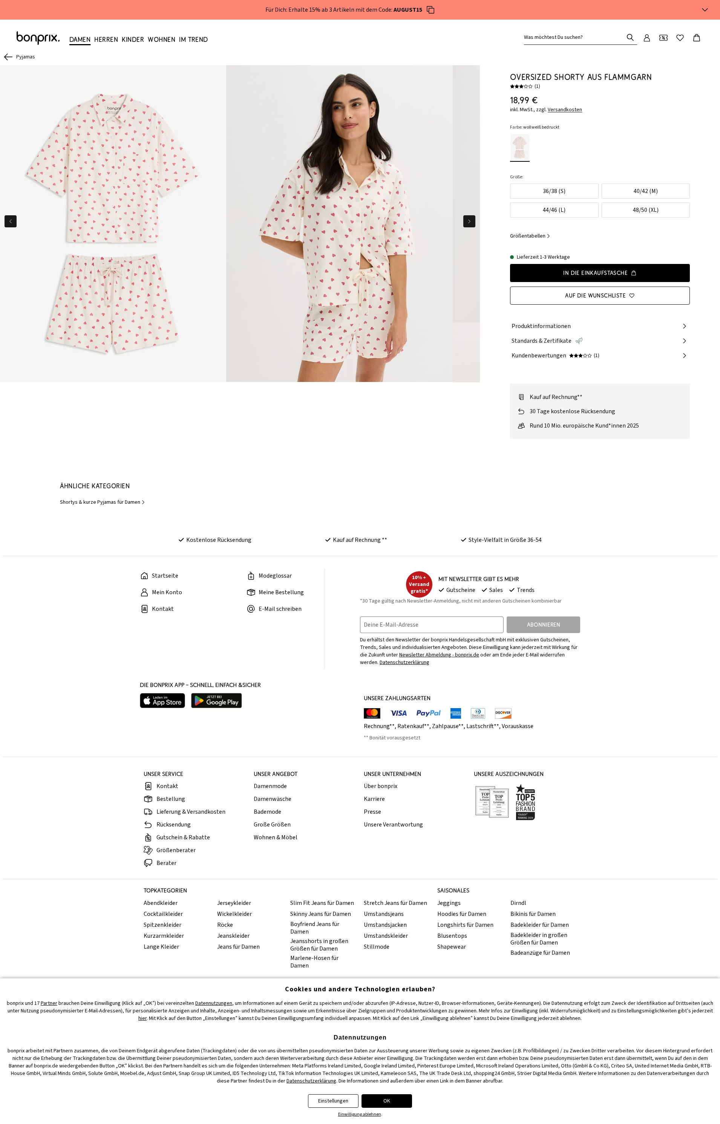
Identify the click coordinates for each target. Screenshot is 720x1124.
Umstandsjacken (385, 925)
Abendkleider (161, 903)
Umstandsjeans (384, 914)
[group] (113, 223)
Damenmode (270, 786)
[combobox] (575, 37)
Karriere (374, 799)
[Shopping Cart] (696, 37)
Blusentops (452, 936)
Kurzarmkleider (164, 936)
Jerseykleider (234, 903)
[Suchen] (630, 37)
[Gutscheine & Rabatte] (663, 37)
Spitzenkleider (162, 925)
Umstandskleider (386, 936)
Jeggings (449, 903)
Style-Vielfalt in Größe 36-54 (505, 540)
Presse (372, 812)
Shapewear (451, 947)
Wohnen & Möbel (275, 837)
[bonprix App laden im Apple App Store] (162, 700)
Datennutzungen (213, 1003)
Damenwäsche (272, 799)
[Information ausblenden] (705, 10)
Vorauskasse (517, 726)
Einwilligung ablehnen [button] (359, 1114)
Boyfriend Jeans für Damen (314, 927)
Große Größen (272, 824)
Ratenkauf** (413, 726)
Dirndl (518, 903)
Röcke (225, 925)
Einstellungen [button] (333, 1101)
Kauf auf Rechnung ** (360, 540)
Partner (49, 1003)
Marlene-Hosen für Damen (314, 961)
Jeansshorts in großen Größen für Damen (319, 944)
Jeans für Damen (238, 947)
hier (142, 1018)
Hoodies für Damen (461, 914)
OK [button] (386, 1101)
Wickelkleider (234, 914)
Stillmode (376, 947)
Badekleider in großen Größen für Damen (538, 938)
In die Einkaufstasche (595, 272)
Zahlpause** (448, 726)
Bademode (267, 812)
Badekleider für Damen (539, 925)
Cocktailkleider (163, 914)
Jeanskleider (233, 936)
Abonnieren (543, 624)
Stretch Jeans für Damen (395, 903)
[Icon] (430, 10)
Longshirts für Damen (465, 925)
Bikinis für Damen (533, 914)
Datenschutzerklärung (404, 662)
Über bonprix (380, 786)
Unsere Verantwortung (393, 824)
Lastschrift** (482, 726)
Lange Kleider (161, 947)
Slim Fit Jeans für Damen (322, 903)
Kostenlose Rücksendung (218, 540)
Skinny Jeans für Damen (320, 914)
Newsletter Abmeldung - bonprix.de (439, 655)
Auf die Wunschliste (595, 295)
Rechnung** (379, 726)
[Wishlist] (680, 37)
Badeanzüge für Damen (540, 953)
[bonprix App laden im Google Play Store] (216, 700)
